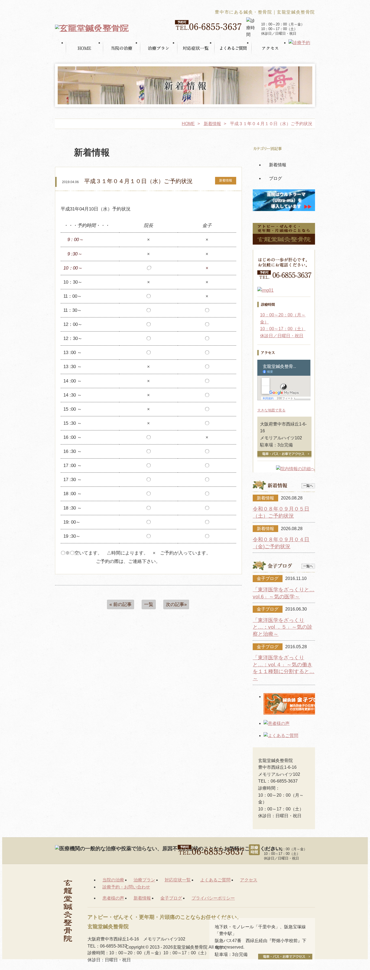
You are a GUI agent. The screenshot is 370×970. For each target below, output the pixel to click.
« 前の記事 (120, 604)
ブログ (275, 178)
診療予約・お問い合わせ (126, 887)
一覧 (148, 604)
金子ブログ (171, 898)
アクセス (248, 880)
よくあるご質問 (215, 880)
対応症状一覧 (178, 880)
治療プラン (144, 880)
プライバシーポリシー (213, 898)
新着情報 (212, 123)
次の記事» (176, 604)
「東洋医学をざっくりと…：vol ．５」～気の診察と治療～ (282, 627)
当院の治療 (113, 880)
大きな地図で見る (271, 410)
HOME (188, 123)
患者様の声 (113, 898)
